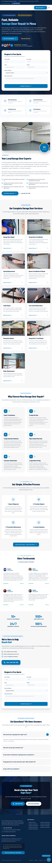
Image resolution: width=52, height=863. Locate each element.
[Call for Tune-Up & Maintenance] (48, 315)
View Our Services (25, 38)
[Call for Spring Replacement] (22, 282)
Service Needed (7, 70)
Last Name (29, 59)
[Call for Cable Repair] (22, 315)
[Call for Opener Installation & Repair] (48, 282)
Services (36, 860)
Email (5, 64)
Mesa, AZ (41, 860)
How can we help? (8, 75)
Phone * (28, 64)
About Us (31, 860)
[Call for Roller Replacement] (22, 381)
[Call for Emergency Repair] (22, 348)
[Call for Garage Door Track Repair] (48, 348)
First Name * (7, 59)
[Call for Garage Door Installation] (48, 248)
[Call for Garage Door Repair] (22, 248)
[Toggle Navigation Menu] (49, 7)
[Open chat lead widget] (49, 860)
